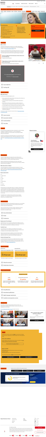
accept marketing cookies (10, 74)
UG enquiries (16, 370)
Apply (36, 11)
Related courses (43, 11)
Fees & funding (23, 11)
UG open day (39, 370)
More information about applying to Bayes (12, 343)
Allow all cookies (40, 427)
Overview (5, 11)
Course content (9, 11)
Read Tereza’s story (36, 149)
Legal (24, 418)
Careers (12, 11)
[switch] (20, 435)
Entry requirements (28, 11)
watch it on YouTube (15, 76)
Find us (13, 422)
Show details (37, 435)
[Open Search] (44, 3)
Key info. (2, 11)
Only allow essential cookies (40, 432)
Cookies (24, 419)
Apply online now (37, 30)
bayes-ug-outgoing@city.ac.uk (11, 242)
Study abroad (19, 11)
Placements (15, 11)
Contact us (39, 11)
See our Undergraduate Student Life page (6, 309)
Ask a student (36, 320)
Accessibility (25, 420)
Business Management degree (9, 48)
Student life (33, 11)
